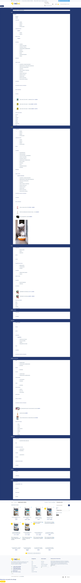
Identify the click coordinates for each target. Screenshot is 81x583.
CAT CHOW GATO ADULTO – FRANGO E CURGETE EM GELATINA (27, 548)
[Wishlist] (52, 4)
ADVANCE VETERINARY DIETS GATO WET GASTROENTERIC (16, 533)
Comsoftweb (22, 576)
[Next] (39, 553)
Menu (2, 6)
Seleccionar (3, 581)
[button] (56, 4)
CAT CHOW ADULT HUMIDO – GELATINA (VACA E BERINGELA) (49, 533)
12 (34, 553)
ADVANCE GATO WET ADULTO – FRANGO (16, 518)
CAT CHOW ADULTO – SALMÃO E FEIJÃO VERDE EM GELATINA (16, 548)
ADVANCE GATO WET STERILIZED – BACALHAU (38, 518)
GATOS (15, 502)
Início (12, 502)
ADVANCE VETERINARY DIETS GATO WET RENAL (27, 533)
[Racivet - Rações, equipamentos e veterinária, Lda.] (15, 3)
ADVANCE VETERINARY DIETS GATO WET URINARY (38, 533)
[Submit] (69, 505)
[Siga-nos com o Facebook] (11, 573)
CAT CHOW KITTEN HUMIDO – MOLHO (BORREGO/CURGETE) (49, 548)
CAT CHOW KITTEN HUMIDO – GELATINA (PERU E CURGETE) (38, 548)
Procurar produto (46, 2)
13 (36, 553)
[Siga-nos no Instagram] (12, 573)
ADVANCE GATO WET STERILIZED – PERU (50, 518)
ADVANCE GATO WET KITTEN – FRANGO (27, 518)
